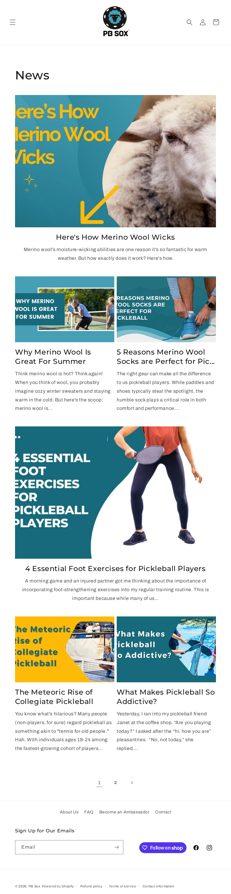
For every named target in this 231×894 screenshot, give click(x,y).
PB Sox (35, 886)
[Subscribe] (116, 847)
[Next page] (131, 782)
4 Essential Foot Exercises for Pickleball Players (115, 568)
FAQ (89, 812)
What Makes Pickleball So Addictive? (166, 697)
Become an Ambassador (124, 812)
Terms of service (122, 886)
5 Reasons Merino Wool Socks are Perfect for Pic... (166, 357)
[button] (12, 22)
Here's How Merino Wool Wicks (115, 237)
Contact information (158, 886)
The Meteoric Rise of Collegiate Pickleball (54, 697)
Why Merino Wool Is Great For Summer (53, 357)
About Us (69, 812)
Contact (163, 812)
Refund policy (91, 886)
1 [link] (99, 782)
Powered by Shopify (58, 886)
